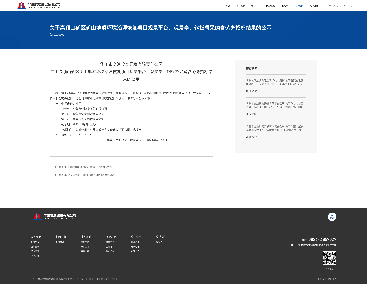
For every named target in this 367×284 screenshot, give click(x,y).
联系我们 (314, 5)
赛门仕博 (332, 279)
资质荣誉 (35, 251)
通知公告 (135, 251)
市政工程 (85, 246)
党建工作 (110, 242)
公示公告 (299, 5)
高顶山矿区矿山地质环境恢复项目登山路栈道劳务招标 (86, 174)
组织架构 (35, 246)
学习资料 (110, 251)
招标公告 (135, 242)
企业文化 (35, 255)
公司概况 (240, 5)
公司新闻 (60, 242)
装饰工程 (85, 251)
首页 (227, 5)
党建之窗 (285, 5)
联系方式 (160, 242)
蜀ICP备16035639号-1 (86, 279)
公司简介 (35, 242)
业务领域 (270, 5)
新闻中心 (255, 5)
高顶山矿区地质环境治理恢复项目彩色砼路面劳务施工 (86, 166)
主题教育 (110, 246)
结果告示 (135, 246)
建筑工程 (85, 242)
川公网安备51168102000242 (110, 279)
